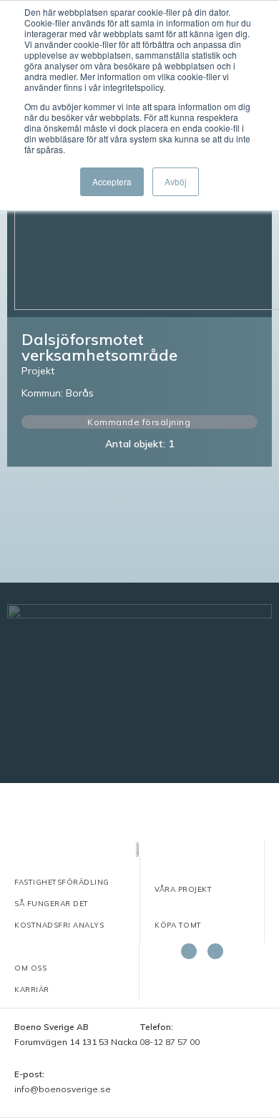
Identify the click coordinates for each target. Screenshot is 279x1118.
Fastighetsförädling (61, 882)
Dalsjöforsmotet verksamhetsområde (99, 347)
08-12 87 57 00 (170, 1041)
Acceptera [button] (112, 181)
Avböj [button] (176, 181)
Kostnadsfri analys (59, 925)
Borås (80, 393)
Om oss (30, 968)
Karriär (31, 989)
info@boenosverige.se (62, 1089)
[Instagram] (215, 951)
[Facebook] (189, 951)
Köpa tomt (178, 925)
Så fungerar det (51, 903)
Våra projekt (183, 889)
